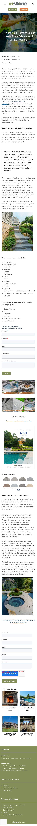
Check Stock (12, 9)
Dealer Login (23, 9)
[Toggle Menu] (5, 4)
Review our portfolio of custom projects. (18, 421)
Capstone (16, 822)
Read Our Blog (7, 790)
